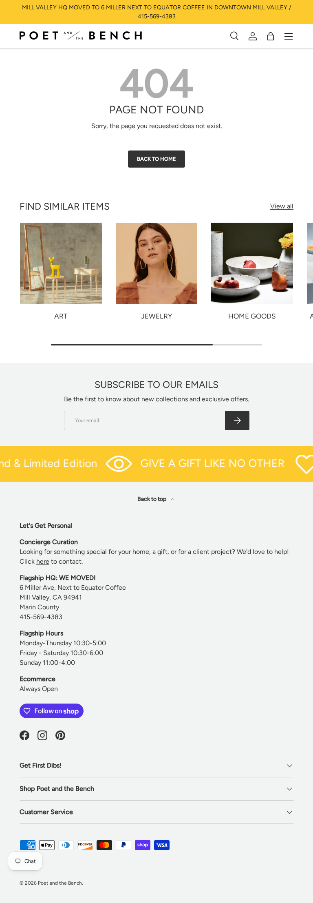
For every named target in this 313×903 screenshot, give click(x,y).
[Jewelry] (157, 264)
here (42, 561)
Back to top (152, 499)
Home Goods (252, 316)
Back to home (156, 159)
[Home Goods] (252, 264)
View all (281, 206)
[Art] (61, 264)
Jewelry (156, 316)
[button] (271, 36)
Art (61, 316)
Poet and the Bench (60, 883)
